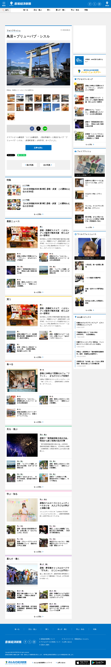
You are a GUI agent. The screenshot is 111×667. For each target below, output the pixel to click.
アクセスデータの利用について (50, 642)
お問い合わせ (67, 642)
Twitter (94, 4)
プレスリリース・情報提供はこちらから (76, 639)
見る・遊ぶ (38, 10)
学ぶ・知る (75, 10)
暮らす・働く (61, 10)
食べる (25, 10)
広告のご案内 (45, 645)
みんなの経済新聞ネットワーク (15, 662)
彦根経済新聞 (20, 4)
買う (48, 10)
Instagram (99, 4)
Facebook (90, 4)
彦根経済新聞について (48, 639)
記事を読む (38, 148)
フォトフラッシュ (14, 30)
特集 (86, 10)
